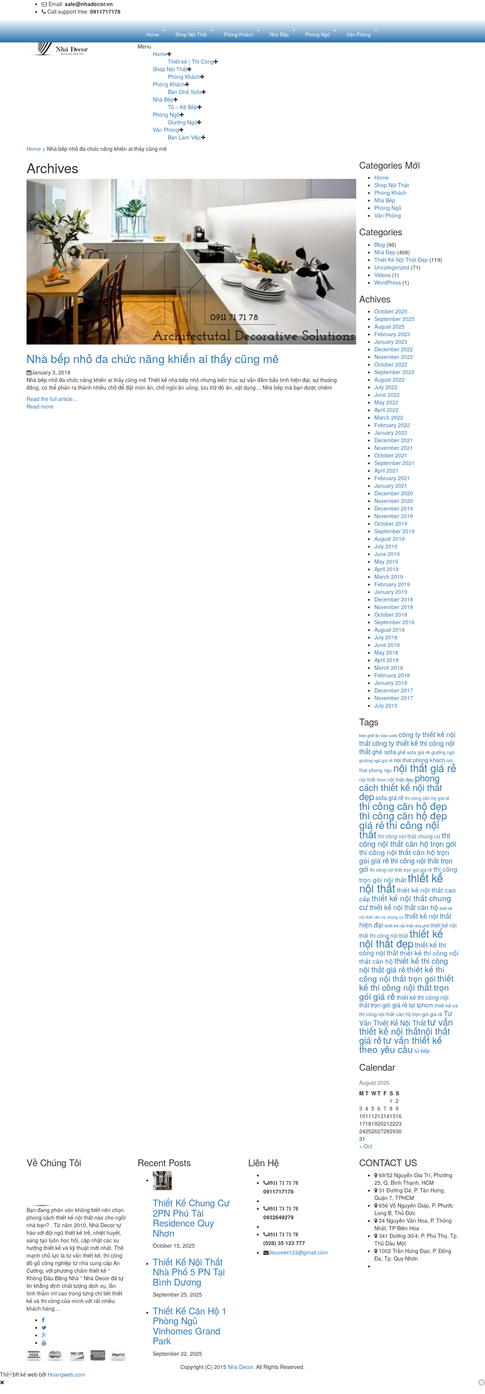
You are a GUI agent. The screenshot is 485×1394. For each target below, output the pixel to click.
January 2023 (390, 341)
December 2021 (393, 440)
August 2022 (389, 379)
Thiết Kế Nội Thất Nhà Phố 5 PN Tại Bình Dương (189, 1271)
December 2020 (393, 493)
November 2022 (393, 356)
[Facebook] (43, 1320)
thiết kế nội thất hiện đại (405, 920)
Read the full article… (52, 399)
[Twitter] (44, 1327)
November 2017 (393, 698)
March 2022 (388, 417)
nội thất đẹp (400, 779)
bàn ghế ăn (369, 735)
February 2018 (392, 675)
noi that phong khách (419, 760)
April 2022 (386, 410)
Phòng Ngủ (166, 114)
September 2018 (394, 622)
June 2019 (387, 554)
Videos (382, 275)
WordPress (387, 282)
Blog (379, 244)
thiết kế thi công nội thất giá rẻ (403, 965)
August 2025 (389, 326)
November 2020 (393, 500)
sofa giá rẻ (389, 797)
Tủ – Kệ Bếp (182, 107)
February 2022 (392, 425)
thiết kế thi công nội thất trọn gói (401, 973)
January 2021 (390, 485)
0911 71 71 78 (283, 1183)
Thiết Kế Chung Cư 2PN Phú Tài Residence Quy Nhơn (191, 1217)
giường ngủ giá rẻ (375, 760)
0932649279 (278, 1217)
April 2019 (386, 569)
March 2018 (388, 667)
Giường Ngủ (182, 122)
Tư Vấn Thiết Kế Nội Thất (405, 1017)
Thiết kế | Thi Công (191, 61)
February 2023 (392, 334)
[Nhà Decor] (65, 1188)
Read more (40, 406)
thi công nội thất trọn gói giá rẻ (401, 869)
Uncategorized (391, 267)
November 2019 (393, 516)
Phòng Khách (184, 76)
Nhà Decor (240, 1367)
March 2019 (388, 576)
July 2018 (385, 637)
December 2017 (393, 690)
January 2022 (390, 432)
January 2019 (390, 591)
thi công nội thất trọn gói (405, 864)
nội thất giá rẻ (424, 767)
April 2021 (386, 470)
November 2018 (393, 607)
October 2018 (390, 614)
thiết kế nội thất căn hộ (403, 907)
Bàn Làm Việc (184, 137)
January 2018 (390, 682)
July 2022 (385, 387)
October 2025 (390, 311)
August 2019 (389, 538)
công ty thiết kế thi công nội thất (407, 747)
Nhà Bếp (163, 99)
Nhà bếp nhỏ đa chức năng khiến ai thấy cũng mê (153, 358)
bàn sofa (389, 735)
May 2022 (386, 402)
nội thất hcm (372, 779)
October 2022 (390, 364)
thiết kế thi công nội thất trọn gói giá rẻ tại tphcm (404, 1001)
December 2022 (393, 349)
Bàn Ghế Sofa (185, 92)
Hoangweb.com (66, 1374)
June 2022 (387, 394)
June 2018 (387, 644)
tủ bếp (422, 1050)
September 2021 (394, 463)
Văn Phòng (166, 129)
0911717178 (278, 1191)
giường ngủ (443, 752)
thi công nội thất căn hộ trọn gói (407, 839)
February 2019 (392, 584)
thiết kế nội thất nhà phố (407, 926)
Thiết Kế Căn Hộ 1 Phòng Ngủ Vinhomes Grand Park (190, 1325)
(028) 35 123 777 (284, 1243)
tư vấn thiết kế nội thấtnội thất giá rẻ (406, 1030)
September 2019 (394, 531)
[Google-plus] (44, 1335)
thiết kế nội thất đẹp (401, 938)
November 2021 (393, 447)
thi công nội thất (399, 829)
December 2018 (393, 599)
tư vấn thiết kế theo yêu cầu (400, 1044)
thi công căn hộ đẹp (403, 805)
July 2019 (385, 546)
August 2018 (389, 629)
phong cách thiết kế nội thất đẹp (400, 787)
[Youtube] (44, 1342)
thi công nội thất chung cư (409, 836)
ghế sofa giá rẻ (413, 752)
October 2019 (390, 523)
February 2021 (392, 478)
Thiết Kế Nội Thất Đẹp (401, 259)
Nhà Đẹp (385, 252)
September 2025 (394, 319)
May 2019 (386, 561)
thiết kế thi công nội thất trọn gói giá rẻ (406, 987)
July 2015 (385, 705)
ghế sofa (384, 751)
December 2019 (393, 508)
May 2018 (386, 652)
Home (160, 54)
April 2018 (386, 660)
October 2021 (390, 455)
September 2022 (394, 372)
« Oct (365, 1146)
